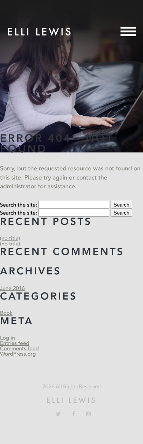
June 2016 (12, 288)
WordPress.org (18, 354)
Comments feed (19, 349)
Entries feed (14, 343)
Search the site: (19, 205)
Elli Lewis (39, 32)
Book (6, 313)
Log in (7, 338)
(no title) (10, 238)
